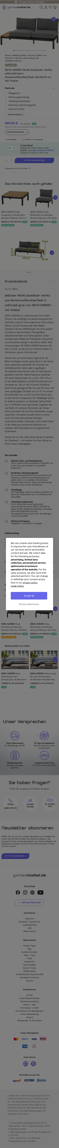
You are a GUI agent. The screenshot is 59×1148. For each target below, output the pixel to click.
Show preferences (29, 604)
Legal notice (17, 586)
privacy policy (30, 582)
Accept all (29, 595)
